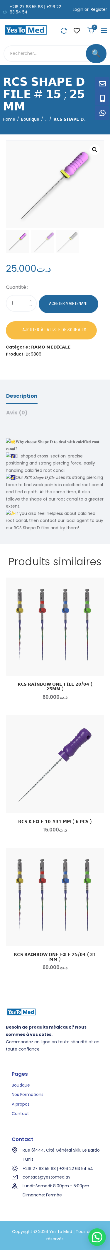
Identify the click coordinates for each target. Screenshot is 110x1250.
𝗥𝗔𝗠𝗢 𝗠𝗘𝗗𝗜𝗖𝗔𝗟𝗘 (51, 347)
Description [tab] (22, 395)
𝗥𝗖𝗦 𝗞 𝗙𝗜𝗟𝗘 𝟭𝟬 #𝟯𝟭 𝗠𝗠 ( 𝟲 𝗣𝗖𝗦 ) (55, 821)
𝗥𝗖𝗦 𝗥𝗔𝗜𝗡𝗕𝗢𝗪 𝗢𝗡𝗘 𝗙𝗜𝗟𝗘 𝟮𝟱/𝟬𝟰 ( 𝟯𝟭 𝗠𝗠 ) (55, 957)
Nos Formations (27, 1094)
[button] (104, 30)
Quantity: (55, 288)
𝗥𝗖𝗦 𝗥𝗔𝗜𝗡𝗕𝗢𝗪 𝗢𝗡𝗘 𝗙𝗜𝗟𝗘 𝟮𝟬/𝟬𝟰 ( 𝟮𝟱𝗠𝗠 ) (55, 686)
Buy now (68, 304)
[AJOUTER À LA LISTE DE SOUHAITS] (51, 330)
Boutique (30, 119)
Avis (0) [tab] (17, 412)
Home (9, 119)
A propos (21, 1104)
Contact (20, 1113)
